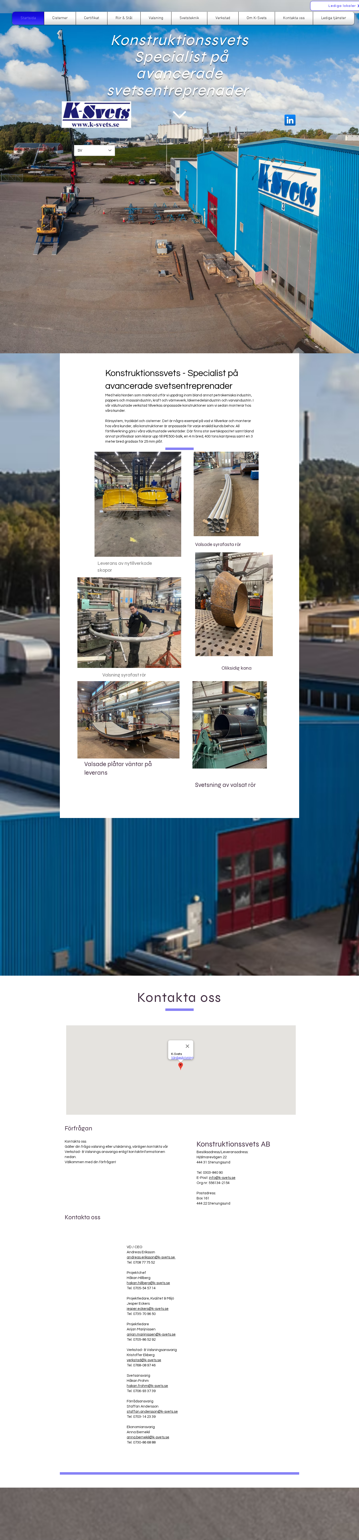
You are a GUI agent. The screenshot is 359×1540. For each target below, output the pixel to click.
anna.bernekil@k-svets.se (148, 1437)
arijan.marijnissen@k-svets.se (151, 1334)
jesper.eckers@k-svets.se (148, 1309)
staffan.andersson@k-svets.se (152, 1411)
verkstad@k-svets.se (144, 1360)
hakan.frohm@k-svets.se (147, 1386)
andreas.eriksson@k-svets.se (151, 1257)
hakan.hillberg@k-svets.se (148, 1283)
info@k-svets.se (222, 1178)
